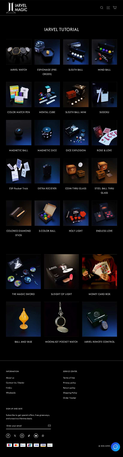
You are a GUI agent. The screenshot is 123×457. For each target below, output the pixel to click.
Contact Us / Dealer (15, 382)
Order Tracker (69, 397)
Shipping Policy (70, 392)
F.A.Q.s (9, 387)
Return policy (69, 387)
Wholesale (10, 392)
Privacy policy (69, 382)
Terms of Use (69, 377)
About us (10, 377)
